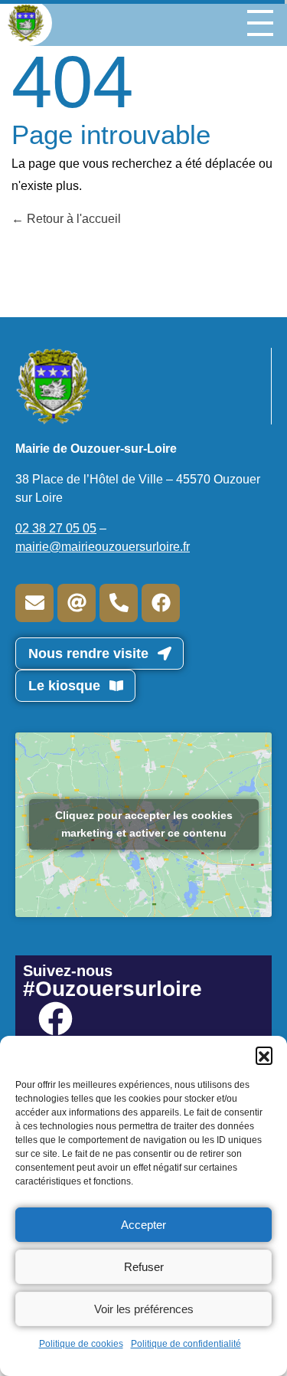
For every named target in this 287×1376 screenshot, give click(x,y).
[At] (76, 603)
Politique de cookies (81, 1343)
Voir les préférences (144, 1308)
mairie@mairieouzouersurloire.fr (102, 546)
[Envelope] (34, 603)
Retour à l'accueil (72, 218)
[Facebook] (161, 603)
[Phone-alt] (118, 603)
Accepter (143, 1224)
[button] (264, 1055)
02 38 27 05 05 (55, 528)
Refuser (144, 1266)
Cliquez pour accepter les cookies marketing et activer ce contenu (144, 824)
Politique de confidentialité (186, 1343)
